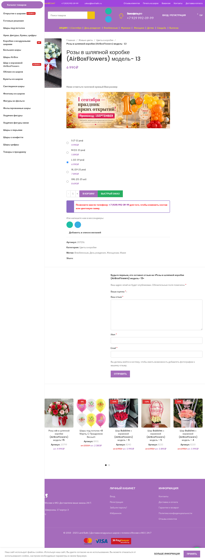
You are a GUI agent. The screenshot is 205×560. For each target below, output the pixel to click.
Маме (123, 252)
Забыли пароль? (118, 507)
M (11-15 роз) (78, 150)
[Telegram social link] (108, 19)
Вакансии (166, 3)
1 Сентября (75, 27)
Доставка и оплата (194, 3)
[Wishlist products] (190, 15)
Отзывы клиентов (132, 3)
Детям (150, 27)
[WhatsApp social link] (108, 11)
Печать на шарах (150, 3)
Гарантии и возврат (169, 507)
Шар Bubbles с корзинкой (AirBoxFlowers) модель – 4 (188, 435)
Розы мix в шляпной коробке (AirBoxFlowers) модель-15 (59, 435)
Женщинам (113, 252)
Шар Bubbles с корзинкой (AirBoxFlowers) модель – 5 (155, 435)
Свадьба (161, 27)
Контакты (178, 3)
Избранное (116, 513)
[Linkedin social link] (79, 258)
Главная (70, 40)
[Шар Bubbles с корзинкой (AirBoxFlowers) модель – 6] (123, 413)
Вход (112, 496)
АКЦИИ (63, 27)
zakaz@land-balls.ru (93, 3)
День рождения (92, 27)
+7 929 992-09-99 (140, 18)
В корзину (88, 193)
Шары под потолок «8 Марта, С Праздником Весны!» (91, 434)
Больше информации (167, 553)
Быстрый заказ (110, 193)
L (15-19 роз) (77, 159)
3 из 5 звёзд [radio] (135, 291)
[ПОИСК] (91, 15)
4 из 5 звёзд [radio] (138, 291)
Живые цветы (86, 40)
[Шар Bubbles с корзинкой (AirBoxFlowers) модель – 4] (188, 413)
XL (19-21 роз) (78, 169)
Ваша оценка (118, 291)
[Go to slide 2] (109, 465)
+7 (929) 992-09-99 (69, 3)
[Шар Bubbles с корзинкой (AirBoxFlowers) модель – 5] (155, 413)
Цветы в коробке (104, 40)
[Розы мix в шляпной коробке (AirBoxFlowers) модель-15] (58, 413)
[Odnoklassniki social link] (83, 258)
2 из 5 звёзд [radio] (133, 291)
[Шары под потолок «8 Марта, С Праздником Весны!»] (91, 413)
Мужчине (126, 27)
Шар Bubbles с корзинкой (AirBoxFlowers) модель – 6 (123, 435)
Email (114, 347)
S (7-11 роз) (77, 140)
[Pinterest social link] (75, 258)
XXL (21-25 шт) (78, 179)
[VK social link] (87, 258)
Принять (192, 554)
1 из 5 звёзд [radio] (130, 291)
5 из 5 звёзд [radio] (140, 291)
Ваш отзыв (117, 296)
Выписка (173, 27)
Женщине (139, 27)
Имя (114, 334)
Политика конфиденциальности (175, 513)
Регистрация (116, 502)
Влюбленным (111, 27)
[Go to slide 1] (106, 465)
